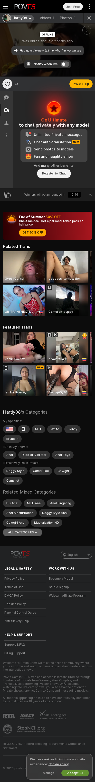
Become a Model (61, 578)
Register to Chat (54, 173)
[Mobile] (24, 429)
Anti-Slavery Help (16, 621)
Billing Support (14, 653)
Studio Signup (59, 587)
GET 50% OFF (32, 232)
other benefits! (62, 165)
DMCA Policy (13, 595)
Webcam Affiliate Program (67, 595)
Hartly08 (12, 412)
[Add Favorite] (7, 84)
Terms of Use (13, 587)
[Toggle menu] (5, 6)
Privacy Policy (14, 578)
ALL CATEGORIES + (22, 532)
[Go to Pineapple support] (8, 729)
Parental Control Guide (20, 612)
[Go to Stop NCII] (31, 729)
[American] (9, 429)
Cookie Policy (58, 764)
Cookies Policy (15, 604)
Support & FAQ (14, 644)
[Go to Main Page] (29, 6)
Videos (47, 18)
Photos (68, 18)
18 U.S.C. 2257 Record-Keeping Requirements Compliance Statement (44, 746)
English (72, 554)
